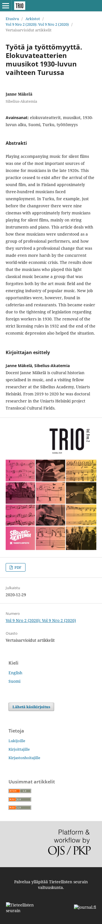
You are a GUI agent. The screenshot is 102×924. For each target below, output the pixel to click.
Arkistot (33, 18)
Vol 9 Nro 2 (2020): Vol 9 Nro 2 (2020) (37, 24)
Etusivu (12, 18)
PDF (18, 567)
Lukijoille (16, 740)
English (15, 672)
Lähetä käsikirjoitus (31, 706)
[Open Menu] (5, 5)
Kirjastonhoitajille (24, 757)
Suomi (14, 681)
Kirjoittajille (19, 749)
